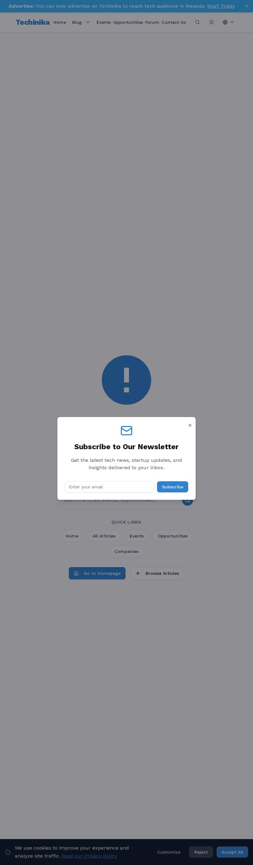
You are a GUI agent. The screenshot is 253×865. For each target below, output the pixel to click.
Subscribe (172, 486)
